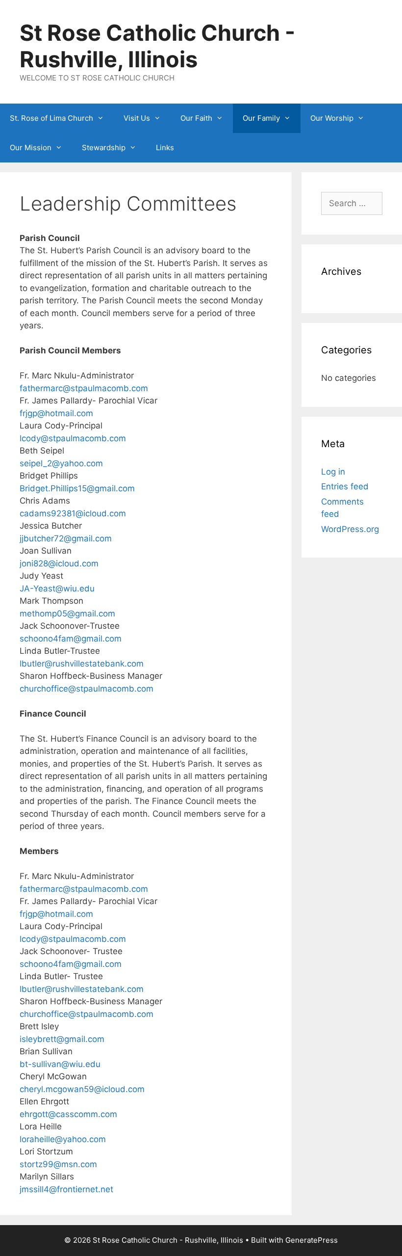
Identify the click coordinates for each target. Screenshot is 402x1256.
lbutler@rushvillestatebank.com (82, 663)
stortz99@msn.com (58, 1164)
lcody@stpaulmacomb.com (73, 438)
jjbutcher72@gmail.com (66, 538)
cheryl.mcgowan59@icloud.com (82, 1089)
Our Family (261, 118)
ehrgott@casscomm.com (68, 1114)
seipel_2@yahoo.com (61, 463)
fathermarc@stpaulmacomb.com (84, 388)
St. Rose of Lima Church (51, 118)
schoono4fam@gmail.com (71, 638)
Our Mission (30, 147)
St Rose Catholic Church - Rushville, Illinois (157, 46)
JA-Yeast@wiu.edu (57, 588)
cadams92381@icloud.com (73, 513)
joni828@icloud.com (59, 563)
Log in (333, 472)
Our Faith (196, 118)
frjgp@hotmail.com (56, 413)
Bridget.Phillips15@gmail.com (77, 488)
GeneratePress (311, 1240)
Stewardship (104, 147)
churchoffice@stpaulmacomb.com (86, 689)
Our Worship (331, 118)
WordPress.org (350, 529)
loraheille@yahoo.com (63, 1139)
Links (165, 147)
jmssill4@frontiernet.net (66, 1189)
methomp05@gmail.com (67, 613)
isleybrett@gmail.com (62, 1039)
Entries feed (345, 486)
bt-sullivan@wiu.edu (60, 1064)
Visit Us (137, 118)
